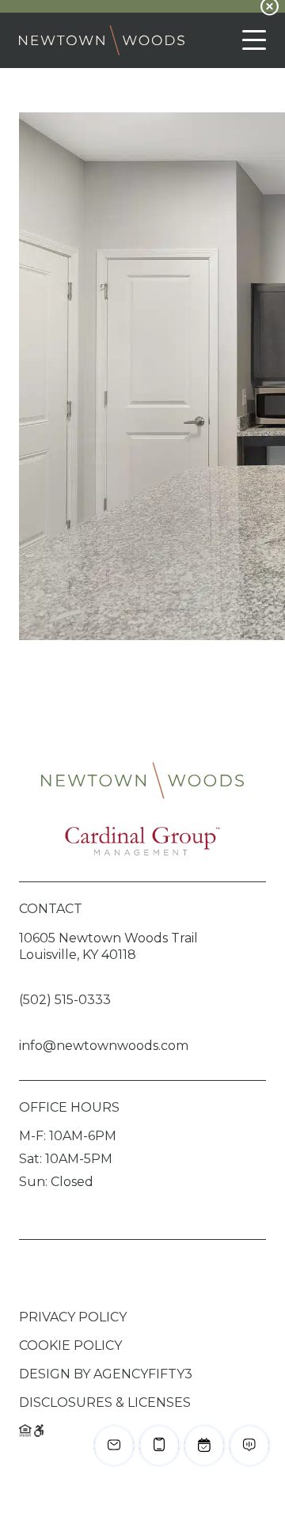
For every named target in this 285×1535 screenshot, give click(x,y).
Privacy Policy (73, 1317)
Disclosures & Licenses (105, 1402)
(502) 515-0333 (65, 999)
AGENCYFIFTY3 (142, 1374)
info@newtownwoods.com (103, 1045)
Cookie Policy (70, 1345)
